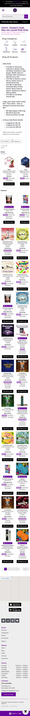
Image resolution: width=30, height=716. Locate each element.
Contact (4, 656)
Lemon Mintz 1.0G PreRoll (22, 244)
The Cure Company (9, 209)
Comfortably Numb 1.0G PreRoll (7, 340)
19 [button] (24, 569)
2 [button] (8, 569)
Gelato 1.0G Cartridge (8, 409)
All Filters (6, 141)
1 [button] (5, 569)
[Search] (26, 16)
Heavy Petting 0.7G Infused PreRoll (22, 512)
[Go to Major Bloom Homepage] (15, 10)
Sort (12, 139)
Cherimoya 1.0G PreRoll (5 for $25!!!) (22, 412)
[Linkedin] (12, 621)
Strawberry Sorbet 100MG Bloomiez (22, 342)
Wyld (9, 169)
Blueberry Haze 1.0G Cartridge (7, 512)
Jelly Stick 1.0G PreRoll (22, 276)
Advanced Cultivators (8, 545)
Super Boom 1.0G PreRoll (22, 308)
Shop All (4, 630)
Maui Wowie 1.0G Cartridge (22, 375)
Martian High (7, 373)
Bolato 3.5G (9, 210)
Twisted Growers (8, 241)
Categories (4, 633)
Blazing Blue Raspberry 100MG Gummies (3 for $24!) (22, 482)
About (3, 648)
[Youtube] (17, 621)
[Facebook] (3, 621)
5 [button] (18, 569)
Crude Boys (22, 373)
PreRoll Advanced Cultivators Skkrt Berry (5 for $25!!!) (8, 548)
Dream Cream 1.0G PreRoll (8, 276)
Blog (2, 650)
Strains (3, 635)
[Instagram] (8, 621)
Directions (4, 658)
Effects (3, 641)
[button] (3, 10)
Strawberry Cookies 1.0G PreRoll (7, 244)
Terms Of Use (13, 706)
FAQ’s (3, 653)
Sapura (22, 479)
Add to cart (10, 184)
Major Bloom (22, 340)
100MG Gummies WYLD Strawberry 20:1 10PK (9, 171)
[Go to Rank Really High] (15, 713)
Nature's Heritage (22, 410)
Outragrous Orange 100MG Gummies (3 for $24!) (22, 548)
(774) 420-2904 (6, 683)
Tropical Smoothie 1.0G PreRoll (7, 447)
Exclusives (4, 638)
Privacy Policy (5, 706)
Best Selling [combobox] (15, 141)
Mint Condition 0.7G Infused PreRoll (22, 447)
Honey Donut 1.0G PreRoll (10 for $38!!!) (8, 375)
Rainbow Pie (25, 210)
